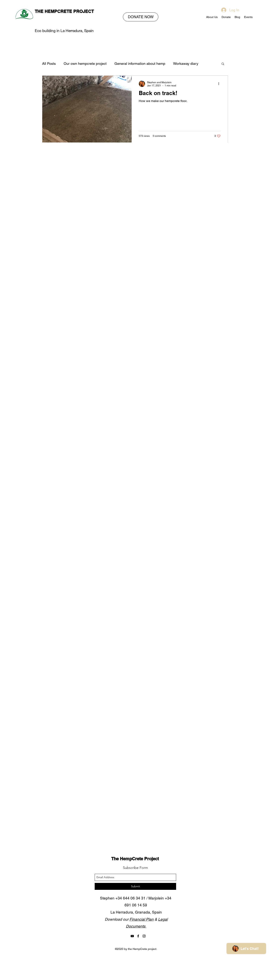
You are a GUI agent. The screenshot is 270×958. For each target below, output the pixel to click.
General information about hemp (139, 63)
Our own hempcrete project (85, 63)
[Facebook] (138, 936)
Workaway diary (185, 63)
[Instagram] (144, 936)
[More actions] (220, 83)
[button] (223, 64)
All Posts (49, 63)
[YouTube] (132, 936)
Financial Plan (141, 919)
